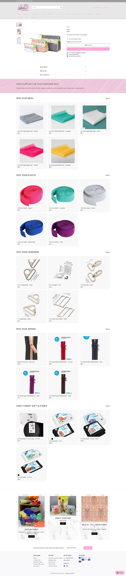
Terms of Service (53, 566)
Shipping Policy (52, 560)
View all (108, 98)
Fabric (26, 14)
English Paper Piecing (74, 14)
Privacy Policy (52, 564)
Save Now (31, 536)
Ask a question (44, 75)
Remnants (34, 17)
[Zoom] (42, 42)
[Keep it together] (63, 506)
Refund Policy (52, 562)
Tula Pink (60, 14)
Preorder (94, 533)
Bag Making (88, 14)
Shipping (69, 41)
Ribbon (50, 14)
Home (19, 14)
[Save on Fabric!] (31, 511)
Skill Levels (43, 71)
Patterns (35, 14)
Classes (20, 17)
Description (43, 67)
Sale (26, 17)
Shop (63, 523)
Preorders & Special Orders (55, 558)
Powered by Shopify (69, 573)
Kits (43, 14)
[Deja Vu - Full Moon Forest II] (94, 509)
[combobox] (47, 7)
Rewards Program (38, 562)
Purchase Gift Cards (38, 564)
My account (36, 566)
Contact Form (37, 560)
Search (35, 558)
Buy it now (88, 49)
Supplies (99, 14)
